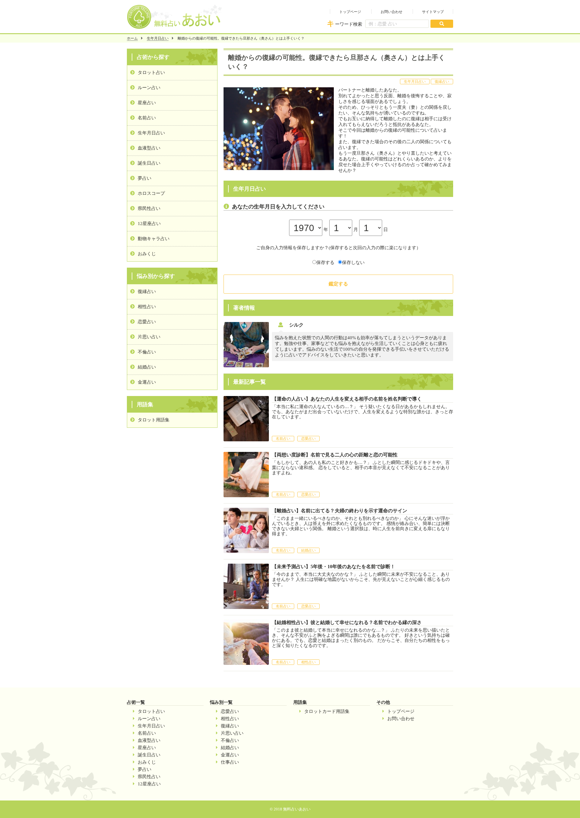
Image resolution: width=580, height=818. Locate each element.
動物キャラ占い (153, 238)
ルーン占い (149, 87)
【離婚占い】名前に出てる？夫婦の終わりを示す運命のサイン (339, 510)
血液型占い (149, 148)
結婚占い (147, 367)
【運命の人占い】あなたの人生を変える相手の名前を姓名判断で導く (347, 398)
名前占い (147, 117)
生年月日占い (158, 38)
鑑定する (338, 283)
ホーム (132, 38)
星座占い (147, 102)
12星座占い (149, 223)
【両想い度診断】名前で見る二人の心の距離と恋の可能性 (335, 454)
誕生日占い (149, 163)
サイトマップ (433, 12)
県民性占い (149, 208)
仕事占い (230, 762)
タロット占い (151, 72)
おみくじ (147, 253)
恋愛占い (147, 321)
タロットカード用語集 (327, 711)
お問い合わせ (391, 12)
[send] (441, 24)
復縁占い (147, 291)
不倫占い (147, 351)
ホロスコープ (151, 193)
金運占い (147, 382)
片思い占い (149, 336)
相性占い (147, 306)
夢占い (144, 178)
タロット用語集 (153, 419)
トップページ (350, 12)
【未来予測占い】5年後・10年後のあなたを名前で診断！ (333, 566)
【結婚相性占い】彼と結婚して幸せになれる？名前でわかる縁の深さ (347, 622)
